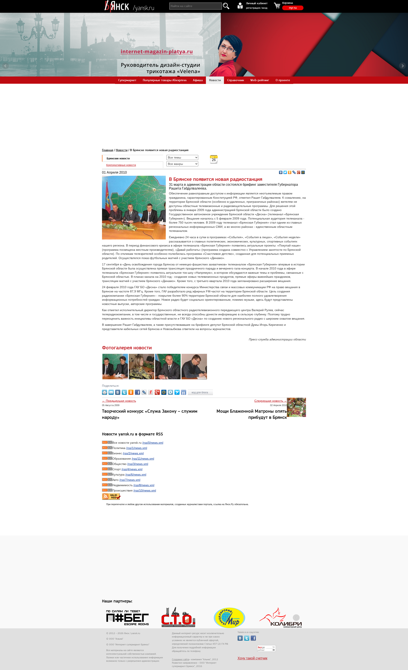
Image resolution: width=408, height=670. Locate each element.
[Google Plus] (298, 172)
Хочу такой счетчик (252, 658)
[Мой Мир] (303, 172)
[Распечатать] (104, 392)
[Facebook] (137, 392)
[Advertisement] (204, 113)
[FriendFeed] (183, 392)
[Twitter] (285, 172)
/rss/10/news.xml (144, 490)
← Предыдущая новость (119, 400)
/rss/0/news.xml (152, 442)
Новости (122, 150)
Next (402, 65)
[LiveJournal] (294, 172)
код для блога (200, 392)
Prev (5, 65)
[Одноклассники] (290, 172)
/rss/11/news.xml (143, 458)
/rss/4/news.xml (132, 469)
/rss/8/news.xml (143, 485)
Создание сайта (180, 659)
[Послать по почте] (111, 392)
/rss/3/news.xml (137, 464)
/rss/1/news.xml (136, 448)
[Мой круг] (170, 392)
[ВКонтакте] (281, 172)
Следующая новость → (270, 400)
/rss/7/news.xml (129, 480)
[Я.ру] (150, 392)
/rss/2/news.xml (133, 453)
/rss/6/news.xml (135, 474)
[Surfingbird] (177, 392)
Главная (107, 150)
